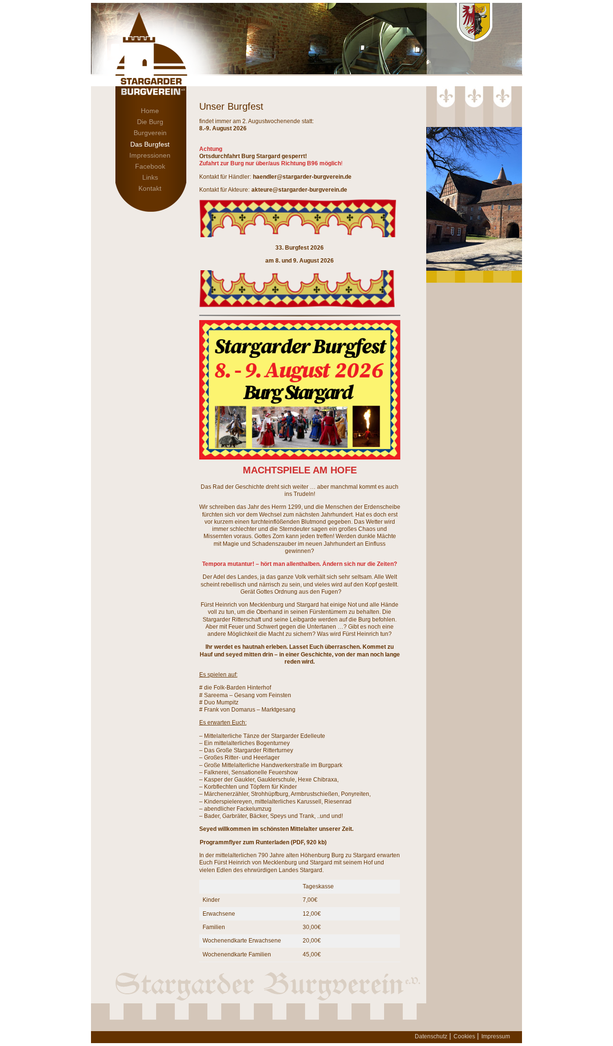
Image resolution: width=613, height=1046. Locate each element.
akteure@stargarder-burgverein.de (299, 189)
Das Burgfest (150, 144)
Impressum (495, 1036)
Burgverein (150, 133)
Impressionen (149, 155)
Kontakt (149, 188)
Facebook (150, 166)
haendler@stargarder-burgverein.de (302, 176)
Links (150, 177)
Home (150, 111)
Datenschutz (431, 1036)
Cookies (464, 1036)
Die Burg (150, 122)
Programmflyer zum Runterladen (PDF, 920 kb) (263, 842)
